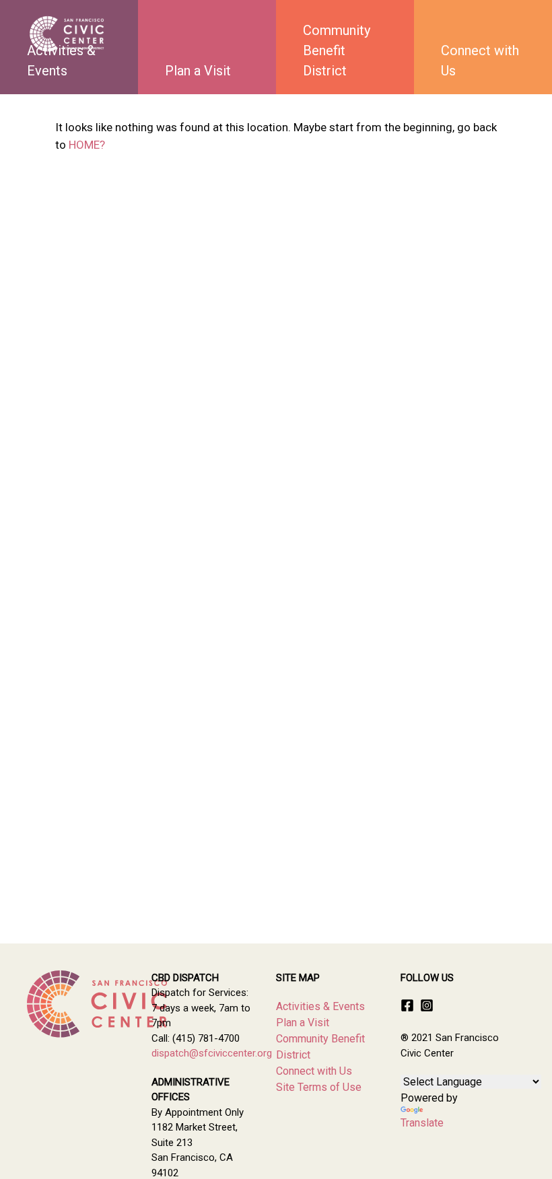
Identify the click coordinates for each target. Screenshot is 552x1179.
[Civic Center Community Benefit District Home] (67, 33)
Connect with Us (480, 60)
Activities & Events (320, 1006)
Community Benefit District (336, 50)
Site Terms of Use (318, 1087)
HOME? (87, 144)
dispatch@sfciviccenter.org (211, 1053)
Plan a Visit (198, 71)
